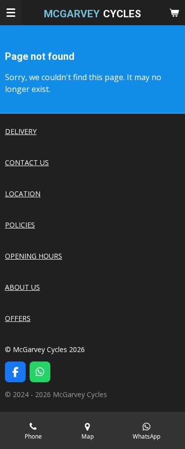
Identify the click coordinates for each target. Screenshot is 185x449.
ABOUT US (22, 287)
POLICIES (20, 224)
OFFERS (18, 318)
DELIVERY (21, 131)
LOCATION (22, 193)
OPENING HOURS (33, 256)
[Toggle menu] (11, 12)
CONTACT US (27, 162)
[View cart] (174, 12)
